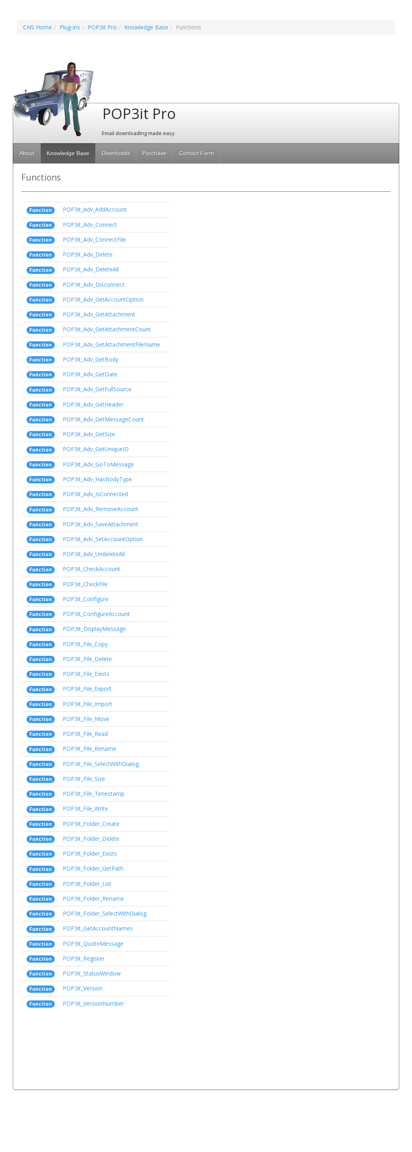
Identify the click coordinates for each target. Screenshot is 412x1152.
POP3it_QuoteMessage (93, 943)
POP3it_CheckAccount (91, 569)
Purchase (154, 153)
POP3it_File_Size (84, 778)
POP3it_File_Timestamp (93, 793)
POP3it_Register (84, 958)
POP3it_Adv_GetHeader (93, 404)
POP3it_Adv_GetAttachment (99, 314)
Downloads (116, 153)
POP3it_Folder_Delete (91, 838)
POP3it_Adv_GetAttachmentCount (107, 329)
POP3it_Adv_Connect (90, 224)
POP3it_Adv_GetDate (90, 374)
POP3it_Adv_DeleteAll (91, 269)
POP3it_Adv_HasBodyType (97, 479)
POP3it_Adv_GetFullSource (97, 389)
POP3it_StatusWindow (92, 973)
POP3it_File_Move (86, 719)
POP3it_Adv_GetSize (89, 434)
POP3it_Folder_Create (91, 824)
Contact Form (196, 153)
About (26, 153)
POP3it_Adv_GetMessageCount (103, 419)
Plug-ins (70, 27)
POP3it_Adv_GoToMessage (98, 464)
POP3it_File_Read (85, 733)
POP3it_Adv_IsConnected (95, 494)
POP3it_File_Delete (87, 659)
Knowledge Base (146, 27)
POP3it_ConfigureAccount (96, 614)
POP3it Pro (102, 27)
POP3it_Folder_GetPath (93, 868)
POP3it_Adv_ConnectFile (94, 239)
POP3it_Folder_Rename (93, 898)
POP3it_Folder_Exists (90, 853)
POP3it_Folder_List (87, 883)
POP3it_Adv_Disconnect (94, 284)
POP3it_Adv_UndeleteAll (94, 554)
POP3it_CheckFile (85, 584)
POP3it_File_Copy (85, 644)
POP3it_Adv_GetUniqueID (96, 449)
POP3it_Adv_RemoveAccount (100, 509)
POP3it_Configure (86, 599)
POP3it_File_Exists (86, 674)
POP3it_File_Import (87, 704)
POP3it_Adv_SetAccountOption (103, 539)
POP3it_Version (83, 988)
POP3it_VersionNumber (93, 1003)
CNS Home (37, 27)
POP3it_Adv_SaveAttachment (100, 524)
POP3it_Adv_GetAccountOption (103, 299)
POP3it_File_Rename (89, 748)
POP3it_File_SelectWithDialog (101, 764)
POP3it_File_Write (85, 808)
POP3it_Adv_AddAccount (95, 209)
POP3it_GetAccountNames (98, 928)
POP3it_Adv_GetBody (90, 359)
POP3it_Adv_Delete (88, 254)
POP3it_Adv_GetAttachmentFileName (111, 344)
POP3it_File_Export (87, 688)
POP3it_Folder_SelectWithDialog (104, 913)
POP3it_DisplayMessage (94, 628)
